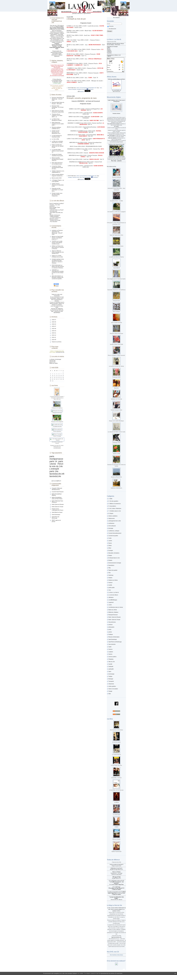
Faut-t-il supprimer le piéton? (57, 203)
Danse (110, 543)
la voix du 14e (56, 466)
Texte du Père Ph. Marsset (116, 898)
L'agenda (109, 56)
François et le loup (57, 412)
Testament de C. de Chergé (116, 873)
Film (109, 572)
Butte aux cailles (54, 363)
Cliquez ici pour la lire (116, 865)
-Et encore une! (53, 211)
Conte (109, 538)
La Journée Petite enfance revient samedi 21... (58, 151)
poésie (110, 632)
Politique (110, 634)
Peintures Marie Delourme (116, 333)
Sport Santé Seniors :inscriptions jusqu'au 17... (57, 238)
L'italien (116, 827)
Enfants (110, 560)
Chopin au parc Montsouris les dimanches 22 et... (56, 132)
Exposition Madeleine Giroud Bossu (116, 289)
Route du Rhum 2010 (116, 477)
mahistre (54, 230)
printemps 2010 (116, 442)
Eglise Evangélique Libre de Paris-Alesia (57, 498)
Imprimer (81, 91)
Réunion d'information (113, 637)
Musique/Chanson (113, 614)
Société (110, 664)
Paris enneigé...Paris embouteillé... (55, 208)
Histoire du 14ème (113, 580)
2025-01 (54, 333)
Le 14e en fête (55, 139)
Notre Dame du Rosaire (58, 504)
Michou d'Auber (116, 839)
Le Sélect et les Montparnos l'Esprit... (57, 119)
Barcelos (116, 388)
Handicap (110, 575)
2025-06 (54, 328)
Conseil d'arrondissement (114, 533)
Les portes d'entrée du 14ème (116, 366)
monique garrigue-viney (58, 259)
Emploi (110, 555)
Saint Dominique (56, 514)
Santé (109, 646)
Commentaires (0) (92, 87)
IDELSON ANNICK (56, 276)
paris (52, 456)
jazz (78, 177)
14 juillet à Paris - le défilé (116, 201)
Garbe (53, 255)
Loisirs (110, 604)
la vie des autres (116, 742)
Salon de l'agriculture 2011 (116, 235)
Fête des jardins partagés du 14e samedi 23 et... (58, 252)
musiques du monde (81, 89)
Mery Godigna (116, 311)
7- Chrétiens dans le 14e (114, 511)
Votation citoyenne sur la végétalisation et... (58, 171)
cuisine (110, 540)
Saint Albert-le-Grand (57, 512)
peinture (110, 624)
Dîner (109, 548)
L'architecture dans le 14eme (115, 607)
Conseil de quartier (113, 535)
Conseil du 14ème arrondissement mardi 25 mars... (57, 167)
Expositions (111, 565)
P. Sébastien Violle (57, 82)
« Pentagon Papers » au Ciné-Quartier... (58, 181)
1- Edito (110, 498)
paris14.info (52, 362)
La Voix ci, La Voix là (113, 592)
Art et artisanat (112, 525)
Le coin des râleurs (113, 595)
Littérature (110, 597)
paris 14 (53, 461)
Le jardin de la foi (57, 426)
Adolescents (111, 518)
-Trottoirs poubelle (54, 216)
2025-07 (54, 326)
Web (109, 693)
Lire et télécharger (116, 888)
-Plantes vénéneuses (55, 215)
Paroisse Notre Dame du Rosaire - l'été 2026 (58, 103)
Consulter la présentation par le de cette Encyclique (116, 893)
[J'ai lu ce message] (175, 973)
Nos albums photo (111, 166)
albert (53, 251)
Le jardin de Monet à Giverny (116, 257)
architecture (111, 523)
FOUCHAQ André (56, 265)
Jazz (101, 87)
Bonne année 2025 (56, 178)
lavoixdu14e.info (60, 352)
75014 (60, 464)
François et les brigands (57, 421)
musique (70, 177)
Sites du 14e (111, 661)
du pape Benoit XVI (116, 877)
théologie (110, 679)
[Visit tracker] (116, 965)
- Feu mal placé (53, 221)
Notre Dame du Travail (57, 506)
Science (110, 649)
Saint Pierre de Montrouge (55, 517)
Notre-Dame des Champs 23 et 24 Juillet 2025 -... (58, 124)
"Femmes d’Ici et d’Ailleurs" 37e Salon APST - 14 (57, 115)
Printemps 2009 (116, 377)
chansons (74, 177)
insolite (110, 585)
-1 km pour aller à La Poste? (57, 210)
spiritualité (111, 669)
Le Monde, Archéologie (55, 359)
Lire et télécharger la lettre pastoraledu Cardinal (116, 882)
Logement (110, 602)
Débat (109, 545)
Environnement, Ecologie (114, 563)
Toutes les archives (56, 341)
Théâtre (110, 676)
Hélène (53, 246)
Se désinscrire (112, 28)
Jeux (109, 590)
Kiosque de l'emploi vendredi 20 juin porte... (58, 155)
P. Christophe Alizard (57, 80)
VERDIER (54, 270)
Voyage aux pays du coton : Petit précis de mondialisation (57, 447)
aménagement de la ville (114, 520)
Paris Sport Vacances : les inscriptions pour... (57, 163)
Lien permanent (83, 87)
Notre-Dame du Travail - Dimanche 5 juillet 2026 (58, 111)
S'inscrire (111, 26)
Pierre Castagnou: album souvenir (116, 355)
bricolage (110, 528)
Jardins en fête (116, 453)
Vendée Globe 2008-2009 (116, 344)
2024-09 (54, 339)
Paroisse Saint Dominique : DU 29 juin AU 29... (58, 107)
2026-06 (54, 322)
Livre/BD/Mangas (112, 600)
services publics (112, 656)
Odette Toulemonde (116, 851)
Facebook (90, 89)
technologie (111, 674)
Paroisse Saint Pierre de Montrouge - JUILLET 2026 (58, 99)
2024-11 (54, 337)
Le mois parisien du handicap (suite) (57, 136)
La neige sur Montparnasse (116, 246)
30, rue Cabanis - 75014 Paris (113, 44)
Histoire (110, 577)
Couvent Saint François (58, 491)
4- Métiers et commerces (114, 503)
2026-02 (54, 324)
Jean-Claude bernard (116, 322)
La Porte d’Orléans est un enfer (57, 256)
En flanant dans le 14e (114, 558)
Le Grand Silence (116, 754)
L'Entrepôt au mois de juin (76, 19)
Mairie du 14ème (112, 609)
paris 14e (54, 471)
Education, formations (113, 553)
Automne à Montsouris (116, 488)
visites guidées (112, 686)
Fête (109, 567)
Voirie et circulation (113, 688)
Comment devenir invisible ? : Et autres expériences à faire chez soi (57, 398)
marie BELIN (116, 268)
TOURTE (54, 241)
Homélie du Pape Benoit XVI (116, 869)
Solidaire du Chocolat (116, 399)
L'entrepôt (54, 469)
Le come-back (116, 814)
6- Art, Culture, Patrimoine (114, 508)
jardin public (111, 587)
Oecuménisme (112, 622)
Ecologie (110, 550)
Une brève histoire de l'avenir (57, 442)
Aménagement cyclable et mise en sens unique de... (58, 273)
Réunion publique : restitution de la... (56, 128)
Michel (53, 236)
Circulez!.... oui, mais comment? (55, 205)
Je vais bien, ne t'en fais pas (116, 790)
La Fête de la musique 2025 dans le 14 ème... (57, 142)
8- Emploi (110, 513)
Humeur (110, 582)
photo (109, 629)
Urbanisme (111, 683)
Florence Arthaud (116, 177)
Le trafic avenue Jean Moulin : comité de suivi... (57, 243)
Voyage (110, 691)
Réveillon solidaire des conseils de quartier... (57, 278)
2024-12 (54, 335)
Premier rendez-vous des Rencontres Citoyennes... (57, 195)
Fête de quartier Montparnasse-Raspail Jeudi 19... (57, 159)
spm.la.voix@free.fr (56, 481)
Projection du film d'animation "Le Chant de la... (57, 190)
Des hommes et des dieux (116, 730)
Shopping (110, 659)
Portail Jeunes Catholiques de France (57, 509)
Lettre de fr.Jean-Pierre (116, 874)
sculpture (110, 651)
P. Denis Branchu (57, 79)
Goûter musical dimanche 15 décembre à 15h (58, 185)
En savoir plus (118, 973)
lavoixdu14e (55, 476)
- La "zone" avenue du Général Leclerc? (55, 218)
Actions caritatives (112, 516)
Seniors (110, 654)
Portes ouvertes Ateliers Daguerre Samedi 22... (58, 175)
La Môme (116, 802)
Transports (111, 681)
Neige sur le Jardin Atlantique (116, 421)
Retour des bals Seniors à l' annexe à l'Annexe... (58, 247)
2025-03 (54, 330)
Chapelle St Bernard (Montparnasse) (57, 489)
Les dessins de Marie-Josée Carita (116, 431)
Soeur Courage (57, 436)
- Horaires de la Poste (55, 220)
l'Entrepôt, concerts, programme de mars (82, 98)
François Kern (116, 300)
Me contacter (116, 17)
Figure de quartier (112, 570)
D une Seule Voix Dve (116, 765)
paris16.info (52, 360)
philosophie (111, 627)
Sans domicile (112, 644)
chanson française (72, 89)
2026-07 (54, 319)
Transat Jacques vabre (116, 410)
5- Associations (112, 506)
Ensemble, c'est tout (116, 777)
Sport (109, 671)
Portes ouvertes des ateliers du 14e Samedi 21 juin (57, 146)
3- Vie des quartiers (113, 501)
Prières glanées (57, 431)
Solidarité (110, 666)
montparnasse (56, 459)
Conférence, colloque (113, 530)
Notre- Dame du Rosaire (114, 617)
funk (81, 177)
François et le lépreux (57, 408)
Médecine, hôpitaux (113, 612)
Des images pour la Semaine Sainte (116, 279)
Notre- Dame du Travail (114, 619)
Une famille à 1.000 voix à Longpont (116, 211)
